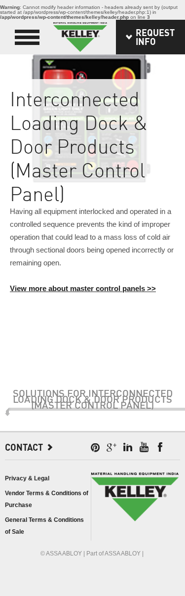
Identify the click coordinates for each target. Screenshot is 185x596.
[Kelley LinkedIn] (127, 447)
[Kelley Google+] (111, 447)
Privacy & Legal (27, 478)
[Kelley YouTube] (144, 447)
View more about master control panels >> (83, 288)
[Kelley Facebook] (160, 447)
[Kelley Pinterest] (95, 447)
